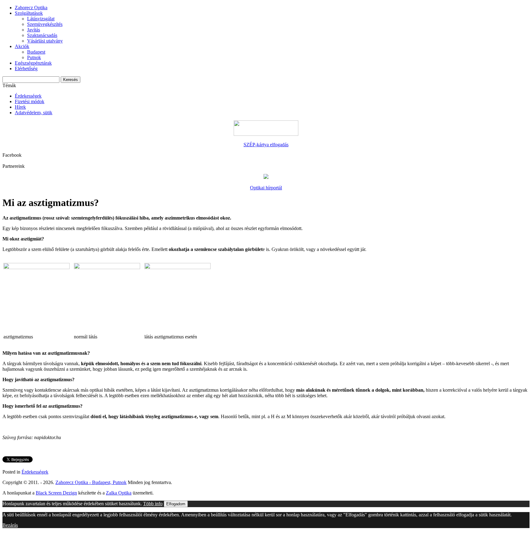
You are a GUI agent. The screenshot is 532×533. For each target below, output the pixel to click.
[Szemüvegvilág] (266, 177)
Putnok (34, 57)
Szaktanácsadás (42, 35)
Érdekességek (28, 96)
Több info (153, 503)
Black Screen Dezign (56, 492)
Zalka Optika (118, 492)
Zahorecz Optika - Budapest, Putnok (91, 482)
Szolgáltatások (29, 13)
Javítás (33, 29)
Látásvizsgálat (40, 18)
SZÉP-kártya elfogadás (266, 144)
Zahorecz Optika (31, 7)
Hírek (20, 107)
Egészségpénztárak (33, 63)
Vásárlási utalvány (45, 40)
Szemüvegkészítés (44, 24)
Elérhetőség (26, 68)
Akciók (22, 46)
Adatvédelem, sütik (33, 112)
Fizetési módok (29, 101)
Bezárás (10, 525)
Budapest (36, 52)
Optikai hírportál (266, 187)
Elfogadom (175, 504)
